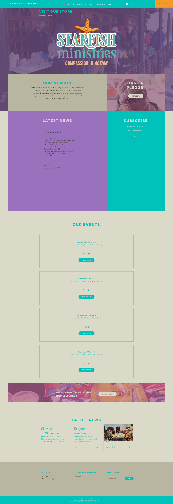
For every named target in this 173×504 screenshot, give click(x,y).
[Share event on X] (86, 254)
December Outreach (86, 352)
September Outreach (86, 242)
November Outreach (86, 315)
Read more (57, 103)
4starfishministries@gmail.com (50, 479)
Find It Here (48, 155)
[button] (71, 4)
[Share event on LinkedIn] (89, 254)
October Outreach (86, 279)
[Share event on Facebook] (83, 254)
